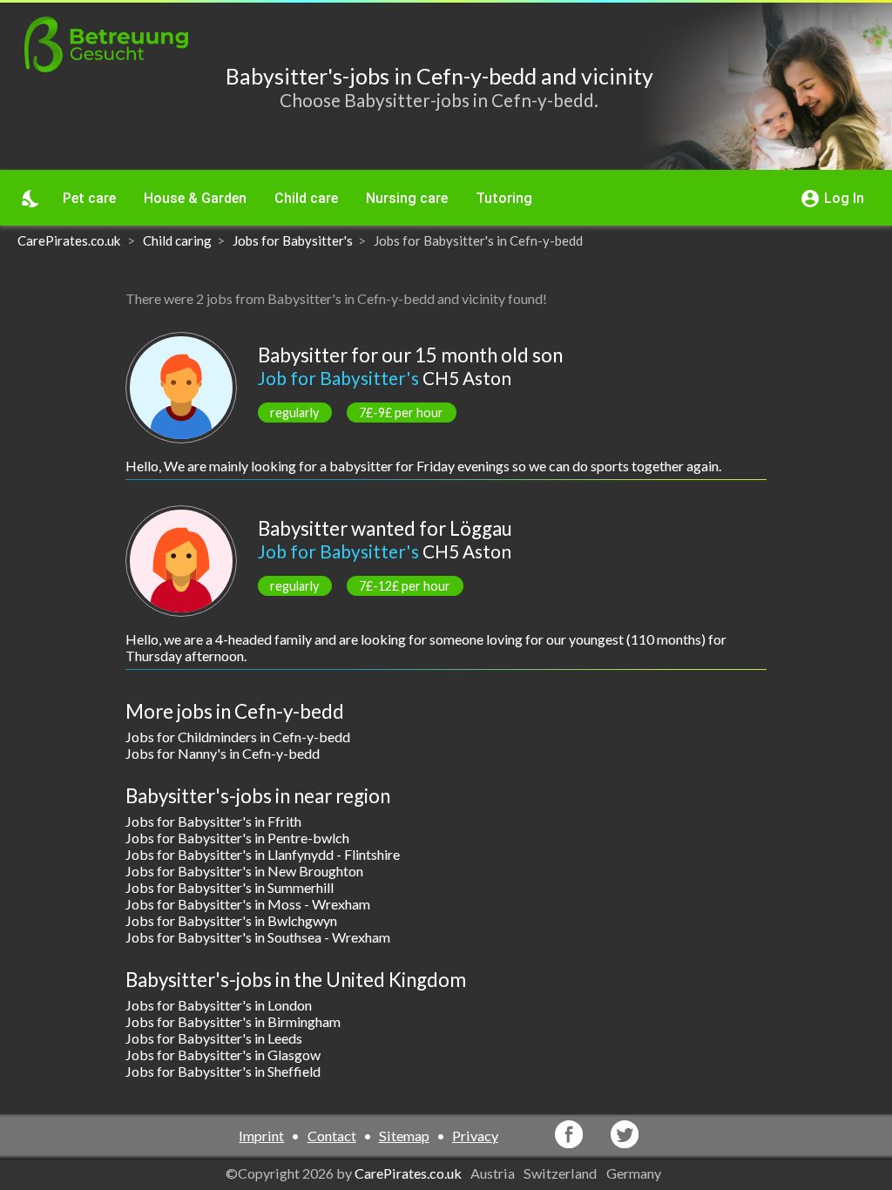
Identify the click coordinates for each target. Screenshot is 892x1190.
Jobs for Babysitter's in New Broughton (244, 870)
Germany (635, 1173)
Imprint (261, 1135)
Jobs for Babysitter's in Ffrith (213, 821)
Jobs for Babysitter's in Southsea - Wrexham (257, 937)
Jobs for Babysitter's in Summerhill (229, 887)
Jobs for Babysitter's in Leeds (213, 1038)
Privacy (475, 1135)
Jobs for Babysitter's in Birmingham (233, 1021)
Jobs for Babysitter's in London (218, 1005)
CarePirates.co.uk (408, 1173)
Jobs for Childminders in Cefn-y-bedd (237, 736)
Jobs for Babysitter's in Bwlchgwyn (231, 920)
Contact (331, 1135)
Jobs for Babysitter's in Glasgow (223, 1054)
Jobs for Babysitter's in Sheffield (223, 1071)
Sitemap (404, 1135)
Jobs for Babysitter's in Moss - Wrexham (247, 904)
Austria (493, 1173)
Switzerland (561, 1173)
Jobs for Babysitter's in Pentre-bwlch (237, 837)
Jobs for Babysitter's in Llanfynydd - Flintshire (262, 854)
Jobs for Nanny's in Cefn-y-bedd (222, 753)
